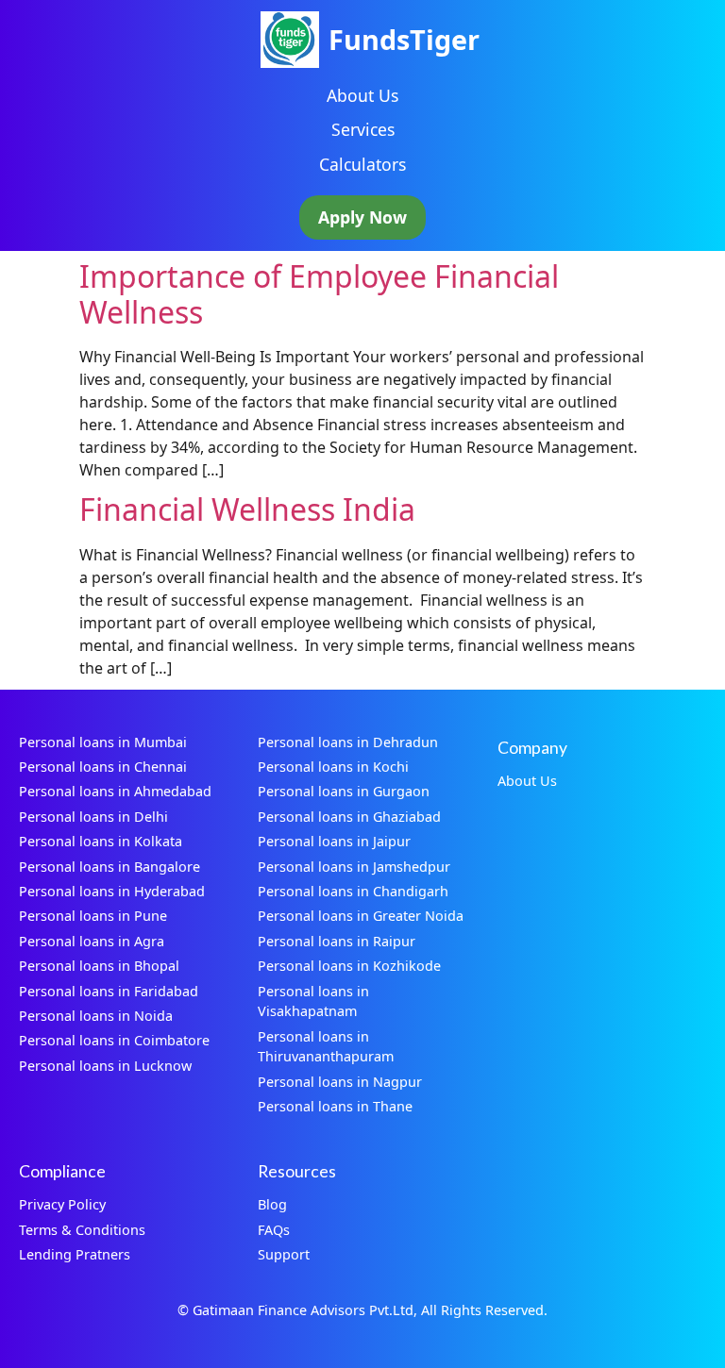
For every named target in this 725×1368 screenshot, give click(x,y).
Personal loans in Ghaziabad (349, 817)
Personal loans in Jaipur (334, 841)
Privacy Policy (62, 1204)
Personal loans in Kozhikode (349, 966)
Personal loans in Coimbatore (114, 1040)
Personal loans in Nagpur (340, 1082)
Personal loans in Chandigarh (353, 891)
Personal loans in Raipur (336, 941)
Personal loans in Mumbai (103, 742)
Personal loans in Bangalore (109, 867)
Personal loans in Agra (91, 941)
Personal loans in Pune (93, 916)
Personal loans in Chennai (103, 767)
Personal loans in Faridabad (108, 991)
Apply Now (362, 217)
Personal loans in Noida (96, 1016)
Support (284, 1254)
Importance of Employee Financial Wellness (319, 294)
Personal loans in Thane (335, 1106)
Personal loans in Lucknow (105, 1066)
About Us (362, 95)
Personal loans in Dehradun (348, 742)
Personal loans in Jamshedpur (354, 867)
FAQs (274, 1230)
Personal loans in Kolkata (100, 841)
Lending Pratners (74, 1254)
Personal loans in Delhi (93, 817)
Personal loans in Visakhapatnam (313, 1001)
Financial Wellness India (247, 509)
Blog (272, 1204)
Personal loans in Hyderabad (112, 891)
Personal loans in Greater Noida (361, 916)
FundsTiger (404, 39)
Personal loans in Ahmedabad (115, 791)
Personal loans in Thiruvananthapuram (326, 1046)
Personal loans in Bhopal (99, 966)
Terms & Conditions (82, 1230)
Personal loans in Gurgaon (344, 791)
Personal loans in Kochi (333, 767)
